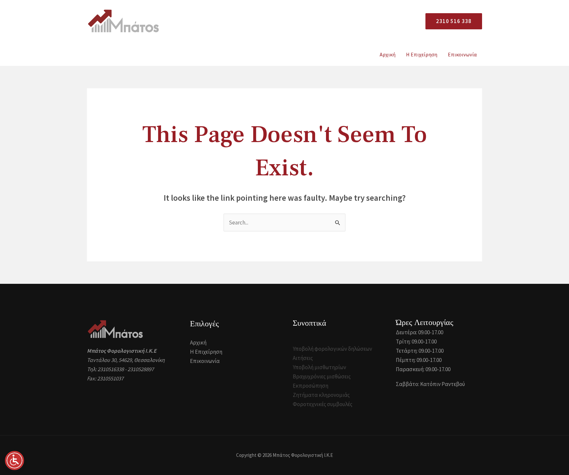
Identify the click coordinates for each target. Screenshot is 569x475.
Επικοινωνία (462, 54)
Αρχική (387, 54)
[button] (451, 21)
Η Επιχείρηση (421, 54)
